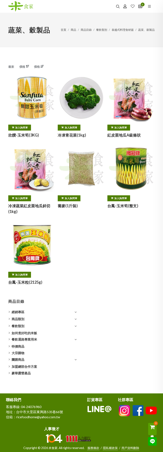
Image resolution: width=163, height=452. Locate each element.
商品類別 (18, 319)
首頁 (63, 29)
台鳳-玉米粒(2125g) (25, 282)
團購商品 (18, 359)
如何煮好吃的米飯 (24, 333)
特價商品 (18, 346)
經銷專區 (18, 312)
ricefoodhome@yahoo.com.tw (38, 417)
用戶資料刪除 (130, 448)
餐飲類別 (101, 29)
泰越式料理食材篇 (123, 29)
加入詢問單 (21, 127)
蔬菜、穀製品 (146, 29)
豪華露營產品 (21, 373)
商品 (73, 29)
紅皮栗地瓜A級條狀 (124, 135)
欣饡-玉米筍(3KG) (23, 135)
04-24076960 (31, 407)
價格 (22, 66)
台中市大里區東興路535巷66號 (39, 412)
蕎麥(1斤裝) (68, 205)
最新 (11, 66)
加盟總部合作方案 (24, 366)
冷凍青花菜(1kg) (72, 135)
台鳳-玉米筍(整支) (122, 205)
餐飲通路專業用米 (24, 339)
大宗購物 (18, 353)
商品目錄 (86, 29)
